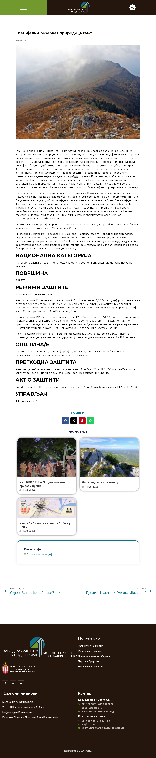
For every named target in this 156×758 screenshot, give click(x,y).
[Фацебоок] (5, 683)
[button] (65, 420)
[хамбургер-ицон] (23, 7)
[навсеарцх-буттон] (132, 7)
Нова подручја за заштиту (100, 482)
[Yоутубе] (21, 683)
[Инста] (13, 683)
